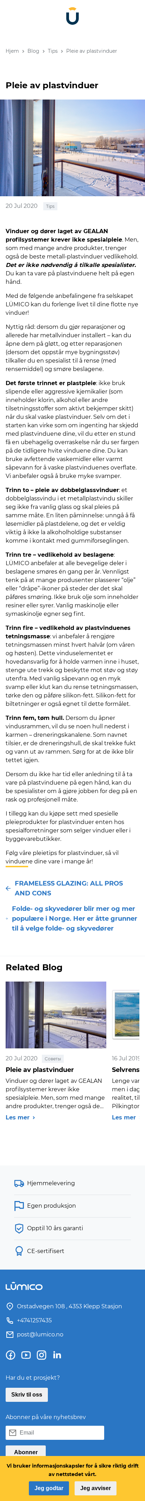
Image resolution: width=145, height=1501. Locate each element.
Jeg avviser (95, 1488)
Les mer (18, 1117)
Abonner (26, 1452)
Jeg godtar (48, 1488)
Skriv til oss (26, 1395)
